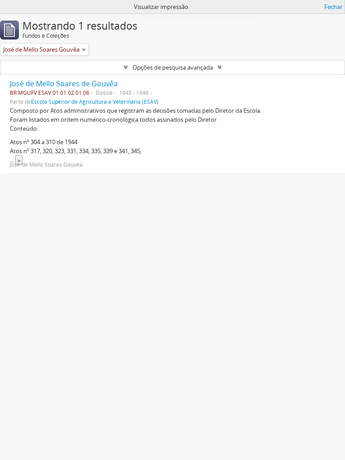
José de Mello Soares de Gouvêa (64, 83)
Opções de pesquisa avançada (173, 67)
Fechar (333, 7)
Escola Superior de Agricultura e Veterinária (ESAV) (95, 101)
